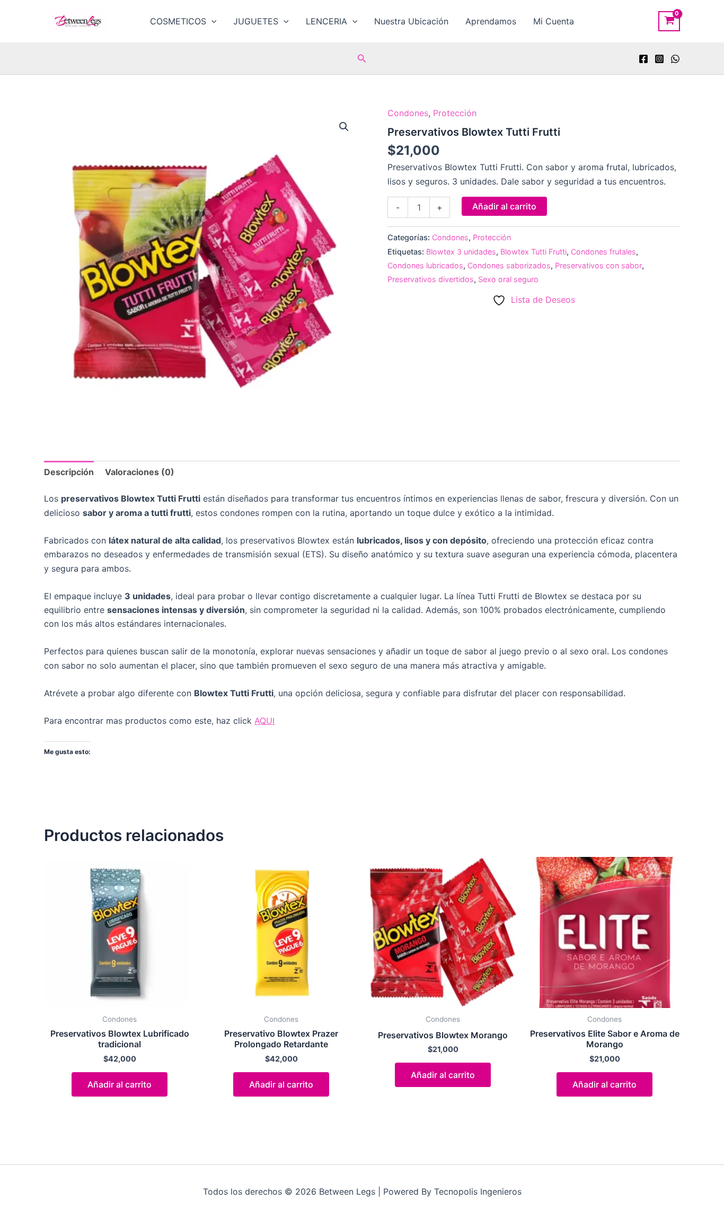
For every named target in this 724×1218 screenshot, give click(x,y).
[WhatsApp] (675, 59)
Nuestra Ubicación (411, 21)
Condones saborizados (509, 265)
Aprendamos (490, 21)
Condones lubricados (425, 265)
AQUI (264, 720)
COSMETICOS (178, 21)
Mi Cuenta (553, 21)
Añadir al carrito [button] (119, 1084)
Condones (407, 113)
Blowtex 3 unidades (461, 251)
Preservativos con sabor (598, 265)
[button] (211, 21)
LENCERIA (326, 21)
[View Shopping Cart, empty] (669, 21)
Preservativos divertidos (430, 279)
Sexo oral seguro (508, 279)
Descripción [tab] (69, 472)
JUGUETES (255, 21)
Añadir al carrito (504, 206)
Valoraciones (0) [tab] (139, 472)
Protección (454, 113)
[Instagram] (659, 59)
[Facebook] (643, 59)
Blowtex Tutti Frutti (533, 251)
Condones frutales (603, 251)
